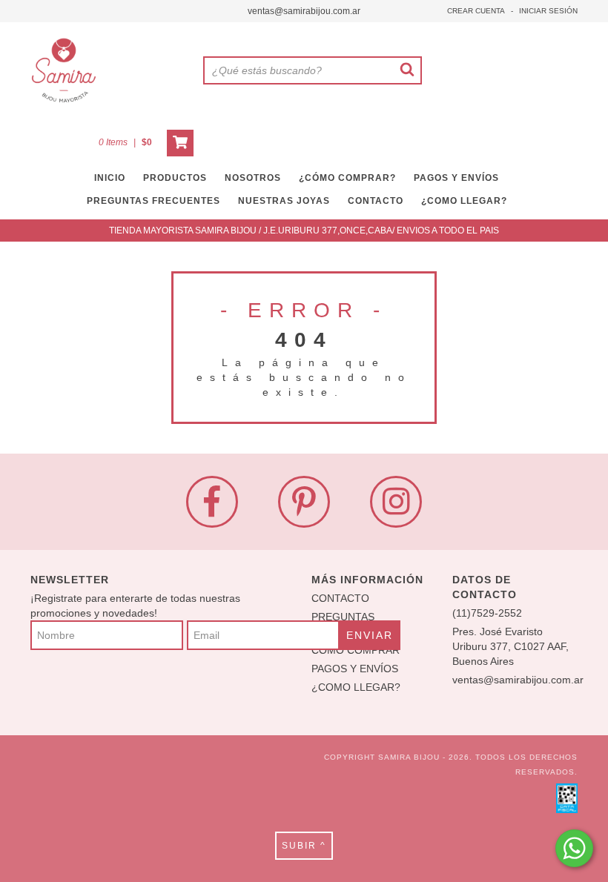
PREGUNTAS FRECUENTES (153, 201)
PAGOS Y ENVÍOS (456, 178)
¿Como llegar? (464, 201)
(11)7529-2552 (487, 613)
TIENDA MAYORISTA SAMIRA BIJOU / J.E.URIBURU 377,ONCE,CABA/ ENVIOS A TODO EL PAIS (304, 230)
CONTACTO (375, 201)
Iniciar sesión (548, 11)
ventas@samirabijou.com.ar (304, 11)
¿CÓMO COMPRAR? (347, 178)
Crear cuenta (476, 11)
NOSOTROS (253, 178)
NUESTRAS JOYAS (284, 201)
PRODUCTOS (175, 178)
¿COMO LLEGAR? (355, 687)
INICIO (109, 178)
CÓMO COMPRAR (355, 650)
